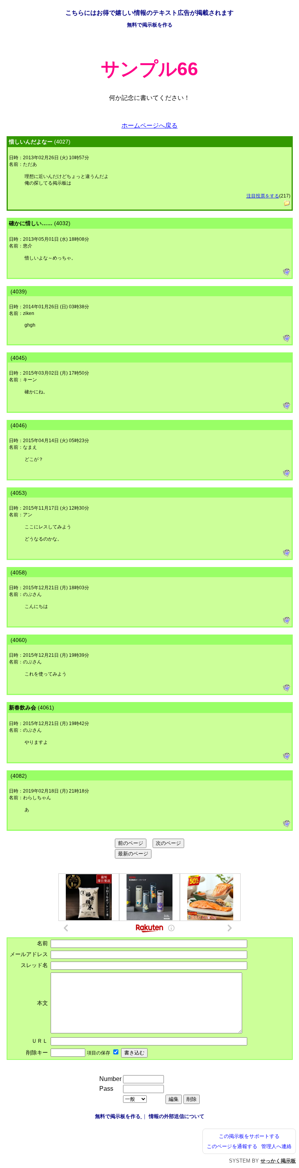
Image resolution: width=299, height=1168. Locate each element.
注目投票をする (262, 196)
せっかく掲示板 (278, 1161)
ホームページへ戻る (149, 125)
